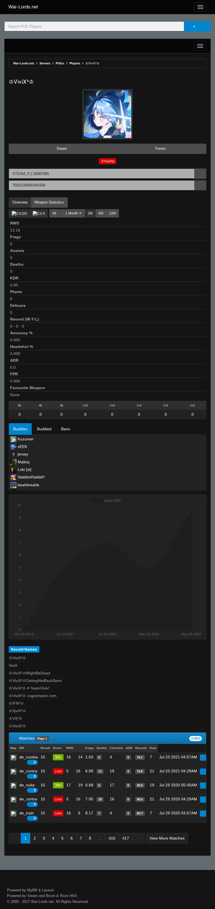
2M (90, 213)
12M (112, 213)
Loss (58, 771)
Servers (44, 63)
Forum (160, 148)
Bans (65, 429)
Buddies (20, 429)
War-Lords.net (23, 7)
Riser (64, 896)
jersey (22, 454)
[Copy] (200, 174)
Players (74, 63)
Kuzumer (25, 439)
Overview (19, 202)
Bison (50, 896)
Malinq (23, 462)
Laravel (48, 890)
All (54, 213)
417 (125, 838)
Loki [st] (24, 469)
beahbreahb (28, 485)
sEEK (22, 446)
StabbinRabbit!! (31, 477)
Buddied (44, 429)
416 (112, 838)
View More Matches (166, 838)
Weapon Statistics (49, 202)
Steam (61, 148)
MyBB (32, 890)
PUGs (60, 63)
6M (101, 213)
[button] (72, 213)
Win (58, 757)
